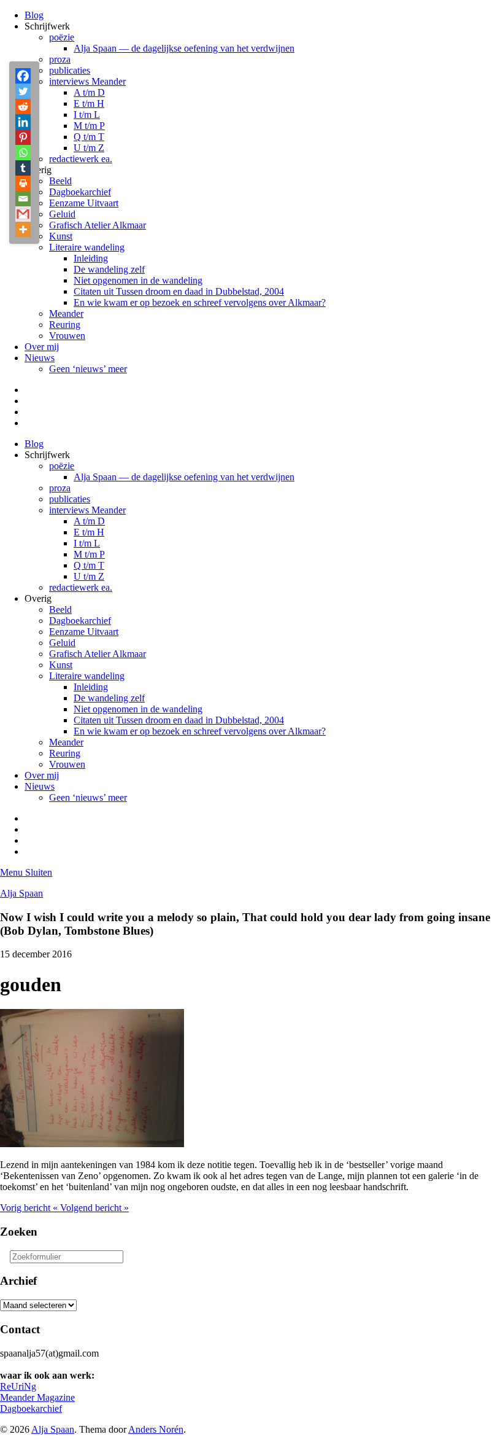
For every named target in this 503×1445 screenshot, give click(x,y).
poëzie (61, 37)
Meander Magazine (37, 1397)
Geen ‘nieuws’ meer (88, 369)
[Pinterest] (23, 137)
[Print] (23, 183)
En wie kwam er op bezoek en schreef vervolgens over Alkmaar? (200, 302)
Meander (66, 313)
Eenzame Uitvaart (83, 203)
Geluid (62, 214)
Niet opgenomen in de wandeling (138, 280)
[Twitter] (23, 91)
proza (60, 59)
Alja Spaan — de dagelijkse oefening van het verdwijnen (184, 48)
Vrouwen (67, 335)
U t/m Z (89, 147)
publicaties (69, 70)
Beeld (60, 181)
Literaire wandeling (87, 247)
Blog (34, 15)
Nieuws (40, 357)
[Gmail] (23, 214)
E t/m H (89, 103)
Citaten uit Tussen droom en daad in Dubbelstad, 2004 (179, 291)
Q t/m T (89, 136)
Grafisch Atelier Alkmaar (97, 225)
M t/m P (89, 125)
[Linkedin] (23, 122)
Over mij (42, 346)
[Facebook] (23, 76)
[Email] (23, 198)
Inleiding (91, 258)
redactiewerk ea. (80, 159)
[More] (23, 229)
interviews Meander (87, 81)
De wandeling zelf (109, 269)
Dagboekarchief (80, 192)
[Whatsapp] (23, 152)
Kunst (60, 236)
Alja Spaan (21, 893)
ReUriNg (18, 1386)
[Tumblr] (23, 168)
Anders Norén (155, 1429)
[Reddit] (23, 106)
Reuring (64, 324)
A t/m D (89, 92)
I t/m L (87, 114)
